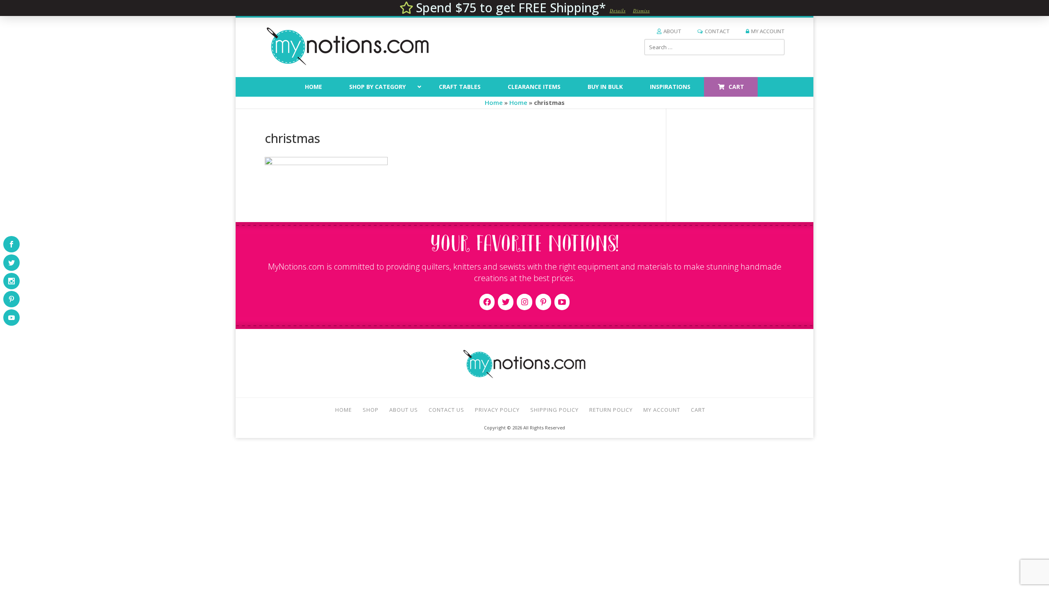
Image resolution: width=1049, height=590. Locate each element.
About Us (403, 409)
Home (494, 102)
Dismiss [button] (641, 10)
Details (618, 10)
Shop (371, 409)
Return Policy (611, 409)
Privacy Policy (497, 409)
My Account (768, 31)
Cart (698, 409)
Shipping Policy (554, 409)
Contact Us (446, 409)
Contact (717, 31)
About (672, 31)
